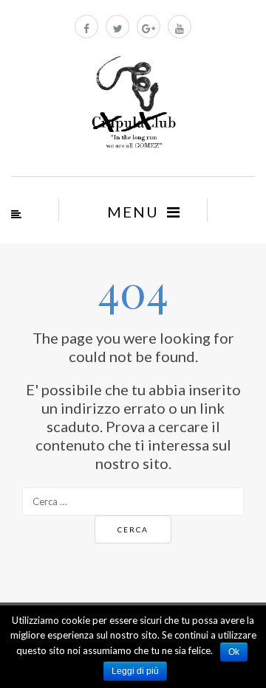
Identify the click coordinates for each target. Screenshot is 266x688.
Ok (233, 652)
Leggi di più (135, 671)
